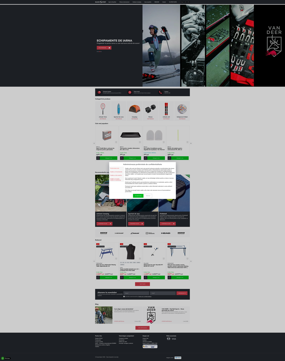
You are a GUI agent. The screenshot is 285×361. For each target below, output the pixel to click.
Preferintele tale (114, 168)
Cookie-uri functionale (116, 172)
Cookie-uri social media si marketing (115, 179)
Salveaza (148, 195)
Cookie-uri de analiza (116, 175)
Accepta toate (138, 195)
